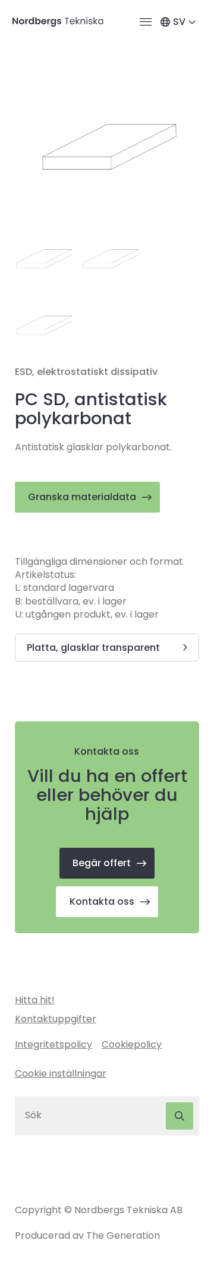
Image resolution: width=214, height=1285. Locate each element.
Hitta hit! (35, 1000)
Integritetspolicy (53, 1044)
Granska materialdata (82, 497)
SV (179, 21)
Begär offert (102, 863)
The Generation (123, 1235)
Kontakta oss (102, 901)
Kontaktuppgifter (55, 1019)
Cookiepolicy (132, 1044)
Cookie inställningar (60, 1073)
